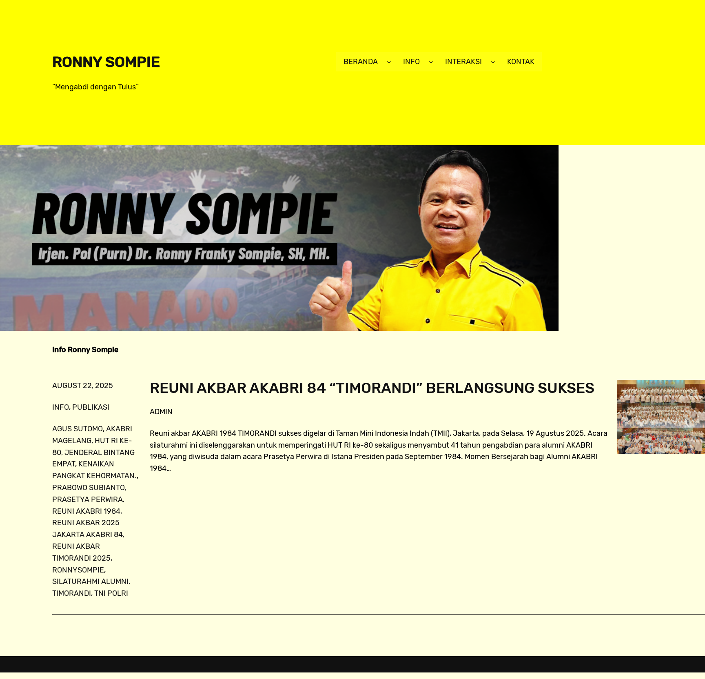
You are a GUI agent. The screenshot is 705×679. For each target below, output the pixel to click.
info (60, 407)
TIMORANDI (71, 593)
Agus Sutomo (77, 428)
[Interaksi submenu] (493, 62)
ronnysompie (78, 570)
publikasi (90, 407)
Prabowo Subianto (88, 487)
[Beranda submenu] (389, 62)
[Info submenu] (431, 62)
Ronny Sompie (106, 62)
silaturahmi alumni (90, 581)
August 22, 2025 (82, 385)
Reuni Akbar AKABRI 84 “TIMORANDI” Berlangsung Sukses (372, 388)
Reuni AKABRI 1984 (86, 511)
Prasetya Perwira (87, 499)
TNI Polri (111, 593)
